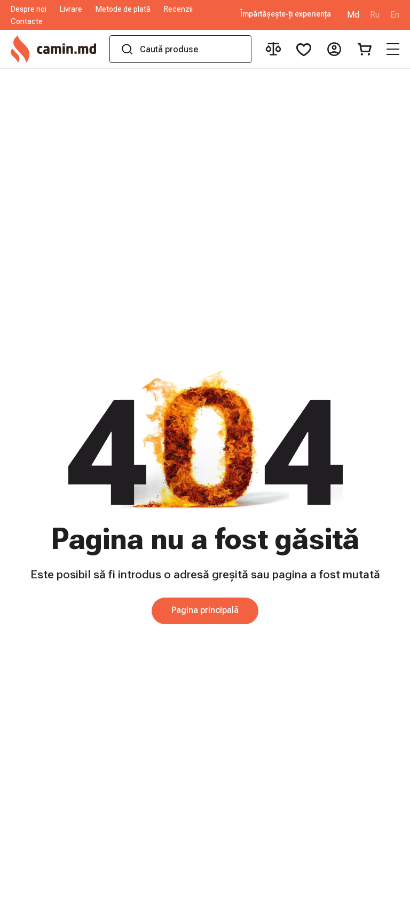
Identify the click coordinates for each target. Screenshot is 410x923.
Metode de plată (123, 9)
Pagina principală (205, 610)
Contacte (27, 21)
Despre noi (28, 9)
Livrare (71, 9)
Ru (375, 15)
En (394, 15)
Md (353, 15)
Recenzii (178, 9)
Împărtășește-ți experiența (285, 14)
